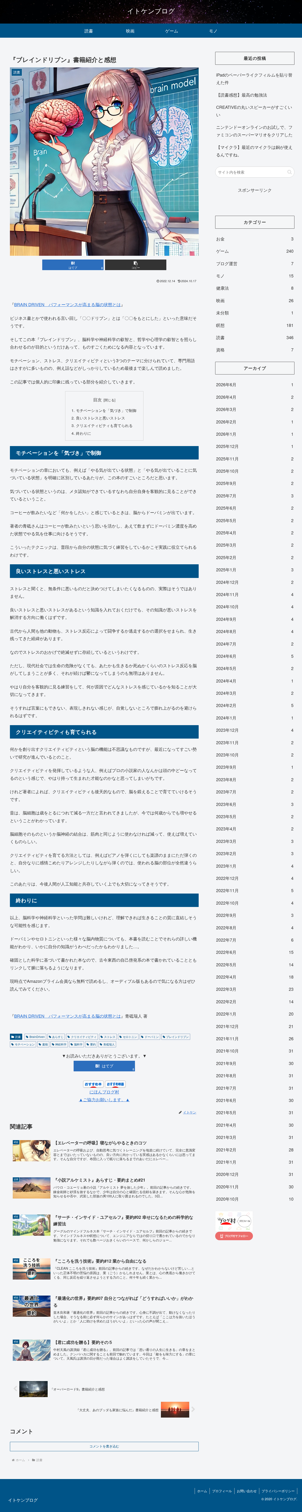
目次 (97, 399)
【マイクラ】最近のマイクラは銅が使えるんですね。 (254, 151)
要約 (93, 1044)
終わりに (83, 433)
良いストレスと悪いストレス (100, 418)
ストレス (109, 1037)
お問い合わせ (247, 1490)
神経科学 (61, 1044)
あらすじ (57, 1037)
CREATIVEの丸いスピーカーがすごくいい (254, 111)
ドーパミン (152, 1037)
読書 (18, 1037)
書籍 (45, 1044)
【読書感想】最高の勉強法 (241, 95)
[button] (135, 265)
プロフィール (222, 1490)
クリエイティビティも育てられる (104, 425)
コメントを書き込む (104, 1446)
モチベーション (25, 1044)
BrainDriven (37, 1037)
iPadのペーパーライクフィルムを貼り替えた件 (254, 78)
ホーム (202, 1490)
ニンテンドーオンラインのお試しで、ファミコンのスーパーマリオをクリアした (254, 131)
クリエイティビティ (83, 1037)
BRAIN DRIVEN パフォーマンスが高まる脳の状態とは (67, 304)
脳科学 (78, 1044)
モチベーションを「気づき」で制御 (106, 410)
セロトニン (130, 1037)
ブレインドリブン (177, 1037)
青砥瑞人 (109, 1044)
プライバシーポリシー (278, 1490)
